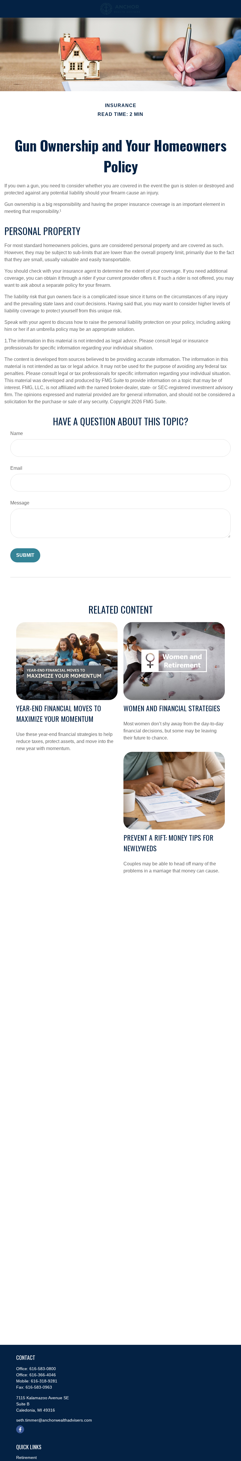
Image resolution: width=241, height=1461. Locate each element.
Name (16, 433)
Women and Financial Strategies (171, 708)
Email (16, 468)
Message (19, 502)
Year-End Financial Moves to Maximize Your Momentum (58, 713)
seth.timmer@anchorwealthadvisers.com (54, 1420)
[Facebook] (20, 1429)
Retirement (26, 1457)
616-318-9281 (44, 1381)
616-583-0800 (42, 1368)
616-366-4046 (42, 1374)
